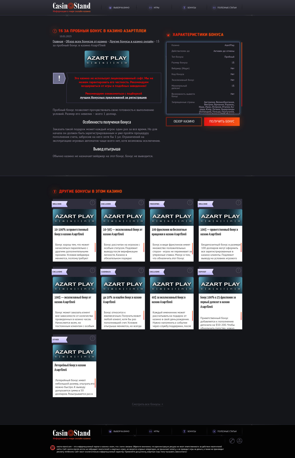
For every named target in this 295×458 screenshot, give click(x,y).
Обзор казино (184, 121)
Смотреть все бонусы (147, 404)
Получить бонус (221, 121)
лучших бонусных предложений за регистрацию (113, 97)
